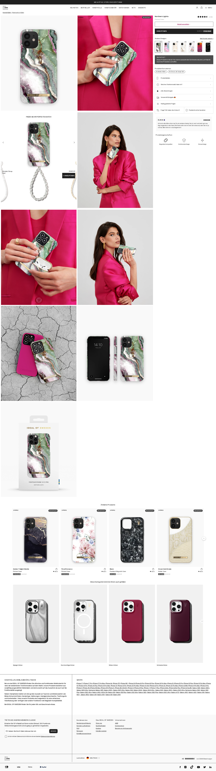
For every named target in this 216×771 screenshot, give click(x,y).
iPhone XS (86, 688)
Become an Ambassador (123, 728)
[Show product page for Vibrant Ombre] (199, 47)
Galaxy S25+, (108, 690)
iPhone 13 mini (144, 685)
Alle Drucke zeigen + (206, 38)
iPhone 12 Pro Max (172, 685)
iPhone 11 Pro (204, 685)
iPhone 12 (162, 685)
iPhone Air (109, 683)
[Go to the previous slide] (3, 142)
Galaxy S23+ (168, 690)
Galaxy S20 (142, 692)
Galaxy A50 (184, 692)
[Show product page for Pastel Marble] (166, 47)
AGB (116, 723)
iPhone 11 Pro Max (194, 685)
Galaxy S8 (109, 694)
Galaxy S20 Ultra (164, 692)
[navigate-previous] (204, 538)
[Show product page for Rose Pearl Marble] (175, 47)
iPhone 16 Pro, (139, 683)
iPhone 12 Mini (183, 685)
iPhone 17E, (116, 683)
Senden (53, 731)
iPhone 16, (132, 683)
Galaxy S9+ (101, 694)
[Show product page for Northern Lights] (158, 47)
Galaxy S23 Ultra (179, 690)
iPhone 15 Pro (178, 683)
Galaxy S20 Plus (152, 692)
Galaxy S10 (201, 692)
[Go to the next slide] (74, 142)
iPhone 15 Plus (188, 683)
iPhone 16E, (124, 683)
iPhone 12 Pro (154, 685)
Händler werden (101, 731)
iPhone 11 (79, 688)
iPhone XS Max (95, 688)
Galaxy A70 (175, 692)
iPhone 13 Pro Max (133, 685)
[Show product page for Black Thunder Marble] (208, 47)
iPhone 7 (147, 688)
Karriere (98, 728)
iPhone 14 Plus (92, 685)
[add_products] (56, 569)
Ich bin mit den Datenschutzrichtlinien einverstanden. (31, 736)
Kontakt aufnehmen (83, 726)
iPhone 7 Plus (154, 688)
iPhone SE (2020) (121, 688)
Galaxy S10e (84, 694)
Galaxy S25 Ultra (119, 690)
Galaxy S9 (93, 694)
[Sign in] (197, 7)
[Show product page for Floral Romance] (191, 47)
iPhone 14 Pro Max (104, 685)
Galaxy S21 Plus (121, 692)
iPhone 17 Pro (87, 683)
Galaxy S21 (111, 692)
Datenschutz (119, 726)
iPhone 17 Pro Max (99, 683)
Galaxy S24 (129, 690)
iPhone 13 (114, 685)
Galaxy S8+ (117, 694)
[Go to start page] (5, 7)
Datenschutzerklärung (48, 736)
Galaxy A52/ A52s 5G (99, 692)
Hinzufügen (68, 175)
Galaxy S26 (196, 688)
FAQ (78, 728)
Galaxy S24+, (138, 690)
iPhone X (111, 688)
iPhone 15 (170, 683)
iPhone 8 (131, 688)
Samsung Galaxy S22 (192, 690)
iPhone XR (104, 688)
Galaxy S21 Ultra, (132, 692)
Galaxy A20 (193, 692)
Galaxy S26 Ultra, (82, 690)
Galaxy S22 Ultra (86, 692)
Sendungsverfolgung (84, 723)
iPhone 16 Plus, (149, 683)
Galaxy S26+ (205, 688)
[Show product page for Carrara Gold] (183, 47)
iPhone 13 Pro (122, 685)
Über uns (99, 723)
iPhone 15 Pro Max (200, 683)
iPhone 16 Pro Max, (161, 683)
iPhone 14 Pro (83, 685)
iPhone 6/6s (164, 688)
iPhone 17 (80, 683)
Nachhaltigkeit (101, 726)
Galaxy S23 (159, 690)
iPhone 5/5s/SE (186, 688)
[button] (197, 758)
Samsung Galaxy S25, (96, 690)
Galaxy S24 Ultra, (149, 690)
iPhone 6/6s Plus (174, 688)
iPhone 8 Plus (138, 688)
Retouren (80, 731)
